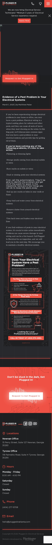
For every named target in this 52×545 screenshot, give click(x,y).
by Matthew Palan (24, 105)
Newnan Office (10, 439)
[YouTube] (35, 423)
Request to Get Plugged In (19, 78)
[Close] (49, 16)
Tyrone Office (9, 451)
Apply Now (24, 20)
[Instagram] (30, 423)
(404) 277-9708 (10, 507)
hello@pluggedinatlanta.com (16, 522)
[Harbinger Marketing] (29, 539)
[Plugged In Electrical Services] (9, 4)
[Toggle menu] (48, 3)
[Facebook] (25, 423)
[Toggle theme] (40, 3)
